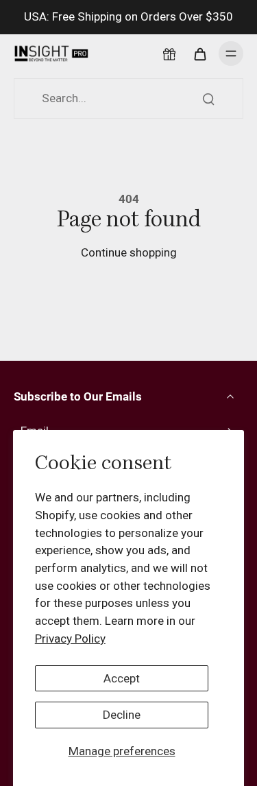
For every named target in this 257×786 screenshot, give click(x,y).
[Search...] (208, 98)
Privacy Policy (70, 638)
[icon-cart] (199, 53)
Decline (121, 715)
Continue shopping (129, 252)
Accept (121, 678)
